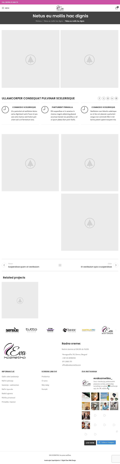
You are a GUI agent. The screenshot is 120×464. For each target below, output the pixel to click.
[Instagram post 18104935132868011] (86, 415)
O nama (44, 381)
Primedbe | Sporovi (9, 402)
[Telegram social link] (116, 98)
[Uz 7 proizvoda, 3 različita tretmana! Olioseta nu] (95, 434)
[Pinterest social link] (108, 98)
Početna (39, 21)
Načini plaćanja (7, 381)
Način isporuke (7, 389)
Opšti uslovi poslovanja (10, 376)
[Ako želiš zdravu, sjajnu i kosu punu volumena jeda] (114, 425)
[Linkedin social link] (112, 98)
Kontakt (44, 389)
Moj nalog (45, 385)
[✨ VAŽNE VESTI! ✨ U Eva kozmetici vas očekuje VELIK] (95, 406)
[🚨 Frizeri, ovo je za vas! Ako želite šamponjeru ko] (95, 425)
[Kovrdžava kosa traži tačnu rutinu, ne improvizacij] (86, 425)
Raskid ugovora (7, 393)
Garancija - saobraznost (10, 385)
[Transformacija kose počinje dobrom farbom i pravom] (86, 434)
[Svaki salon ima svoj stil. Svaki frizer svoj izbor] (105, 406)
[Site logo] (60, 8)
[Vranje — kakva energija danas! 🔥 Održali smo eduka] (114, 406)
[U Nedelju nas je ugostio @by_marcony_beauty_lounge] (114, 434)
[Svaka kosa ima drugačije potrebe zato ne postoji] (105, 415)
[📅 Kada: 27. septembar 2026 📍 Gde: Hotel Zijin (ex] (86, 396)
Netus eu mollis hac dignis (53, 21)
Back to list (60, 265)
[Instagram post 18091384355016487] (86, 406)
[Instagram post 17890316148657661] (105, 396)
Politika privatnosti (8, 397)
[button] (4, 330)
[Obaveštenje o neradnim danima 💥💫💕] (114, 415)
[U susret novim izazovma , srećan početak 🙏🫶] (105, 425)
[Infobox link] (20, 113)
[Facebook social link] (99, 98)
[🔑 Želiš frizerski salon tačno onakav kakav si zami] (95, 415)
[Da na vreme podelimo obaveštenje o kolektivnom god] (105, 434)
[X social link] (103, 98)
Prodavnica (46, 376)
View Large (36, 284)
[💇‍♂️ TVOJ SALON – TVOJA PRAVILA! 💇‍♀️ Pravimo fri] (114, 396)
